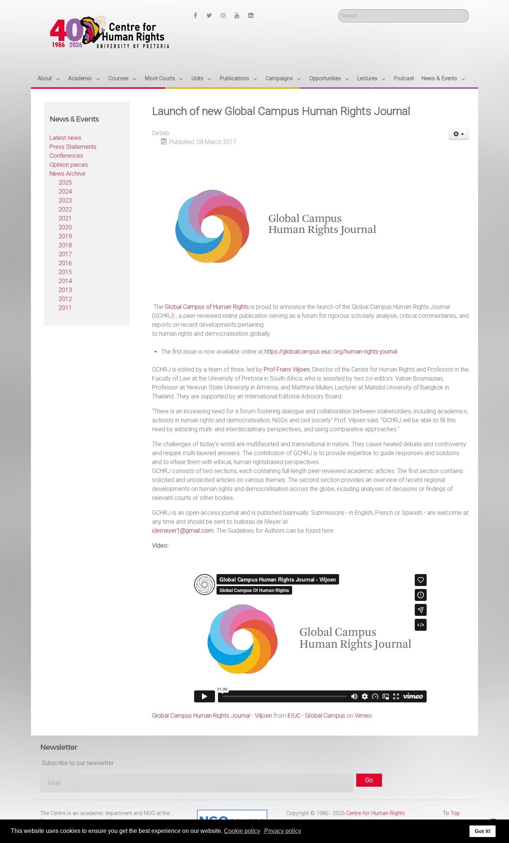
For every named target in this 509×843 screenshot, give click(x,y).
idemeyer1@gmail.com (183, 530)
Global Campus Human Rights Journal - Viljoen (212, 715)
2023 (65, 200)
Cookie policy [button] (242, 831)
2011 (65, 307)
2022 (65, 209)
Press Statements (73, 146)
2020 (65, 227)
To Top (451, 813)
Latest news (65, 137)
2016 (65, 263)
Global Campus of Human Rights (207, 306)
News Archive (67, 173)
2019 (65, 236)
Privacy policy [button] (282, 831)
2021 (65, 218)
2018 (65, 245)
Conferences (66, 155)
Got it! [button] (483, 831)
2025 (65, 182)
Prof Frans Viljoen (287, 369)
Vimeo (363, 715)
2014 (65, 281)
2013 (65, 290)
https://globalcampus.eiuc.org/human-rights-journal (331, 351)
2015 (65, 272)
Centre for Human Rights (375, 813)
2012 (65, 299)
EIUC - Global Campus (316, 715)
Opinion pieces (69, 164)
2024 (65, 191)
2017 (65, 254)
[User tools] (459, 134)
